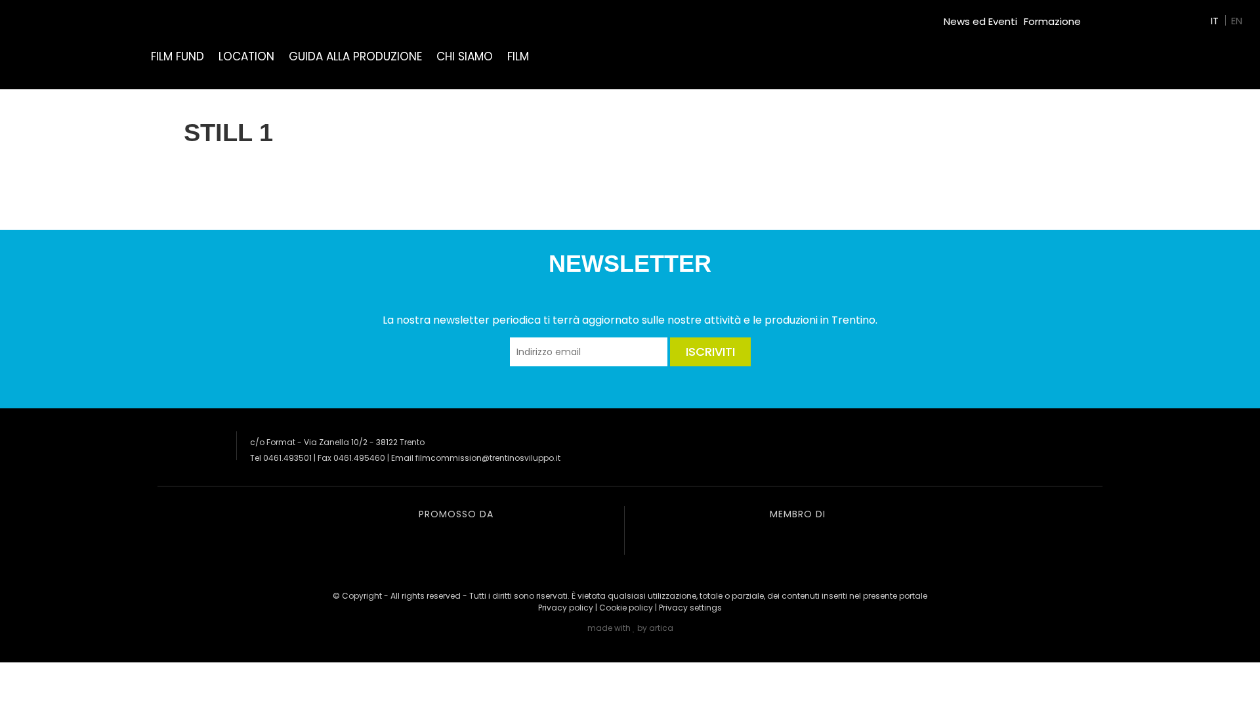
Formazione (1052, 21)
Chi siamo (464, 56)
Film (518, 56)
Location (246, 56)
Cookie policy (626, 607)
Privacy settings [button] (690, 607)
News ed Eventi (980, 21)
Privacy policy (565, 607)
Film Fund (177, 56)
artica (661, 628)
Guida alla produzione (355, 56)
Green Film (1113, 16)
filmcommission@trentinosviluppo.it (487, 457)
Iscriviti (710, 351)
